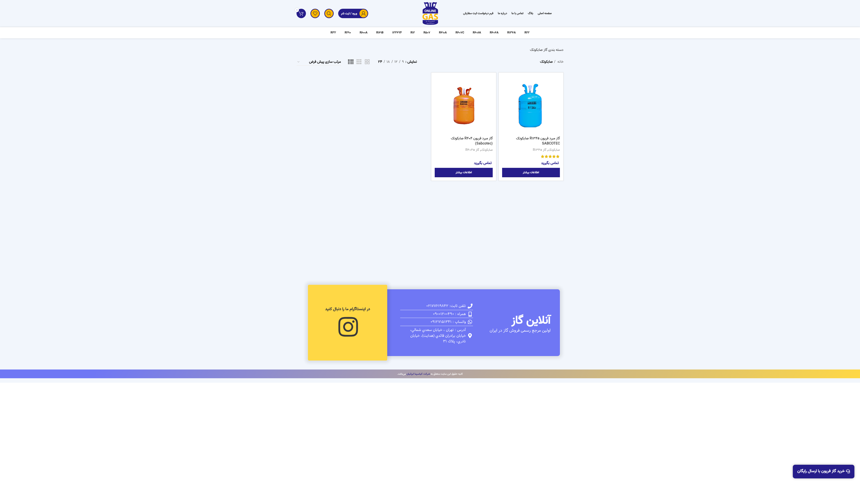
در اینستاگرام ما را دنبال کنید (347, 309)
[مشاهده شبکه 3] (359, 62)
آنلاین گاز (531, 320)
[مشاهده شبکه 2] (367, 62)
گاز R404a (472, 150)
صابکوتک (554, 150)
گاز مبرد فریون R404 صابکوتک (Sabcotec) (472, 141)
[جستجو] (329, 13)
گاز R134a (539, 150)
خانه (560, 62)
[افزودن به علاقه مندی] (505, 103)
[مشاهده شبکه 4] (350, 62)
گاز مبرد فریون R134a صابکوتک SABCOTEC (538, 141)
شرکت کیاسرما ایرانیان (418, 374)
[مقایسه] (505, 83)
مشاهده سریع (505, 93)
